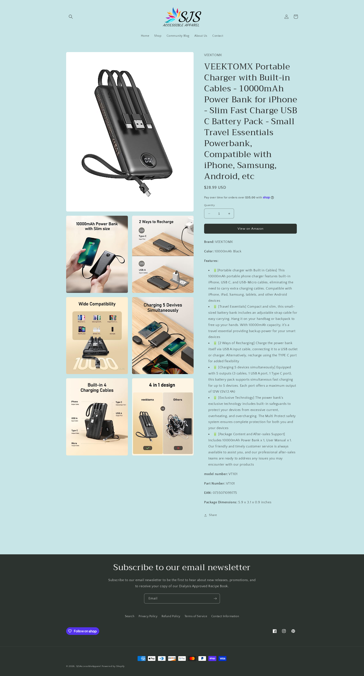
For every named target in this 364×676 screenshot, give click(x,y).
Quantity (209, 205)
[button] (70, 16)
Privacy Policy (148, 616)
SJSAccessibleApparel (88, 666)
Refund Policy (171, 616)
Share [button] (213, 515)
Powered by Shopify (113, 666)
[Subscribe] (215, 598)
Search (130, 616)
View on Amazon (251, 228)
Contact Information (225, 616)
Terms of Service (196, 616)
